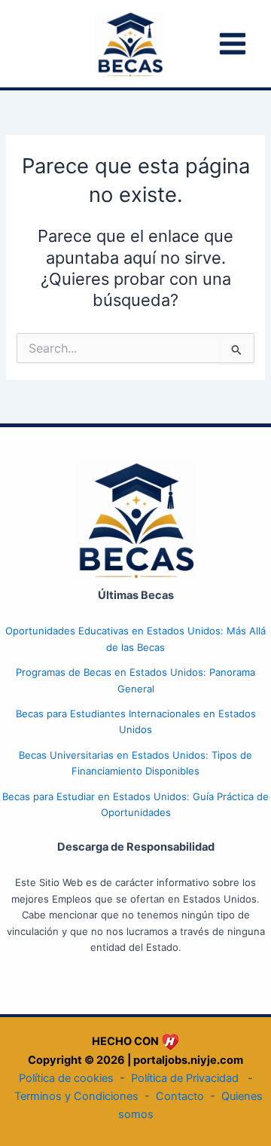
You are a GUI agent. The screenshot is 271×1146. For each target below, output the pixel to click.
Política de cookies (66, 1078)
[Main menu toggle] (232, 43)
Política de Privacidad (185, 1078)
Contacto (180, 1096)
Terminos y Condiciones (76, 1096)
